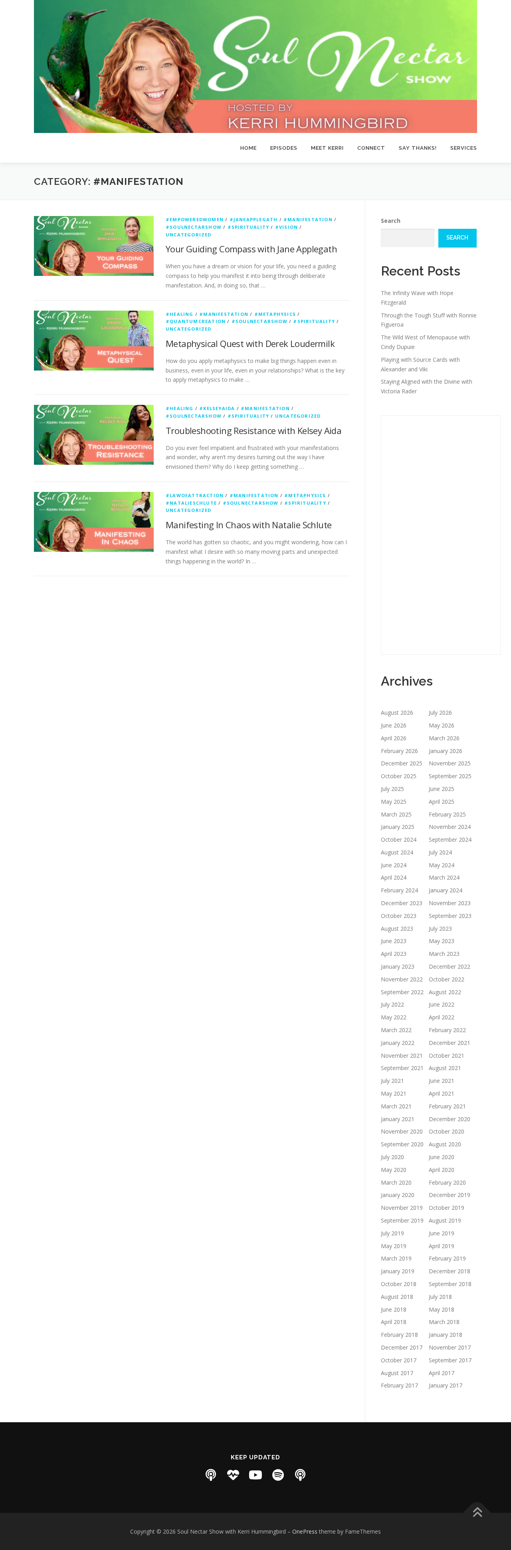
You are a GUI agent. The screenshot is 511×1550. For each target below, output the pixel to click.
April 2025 (441, 801)
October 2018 (398, 1284)
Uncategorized (189, 235)
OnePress (304, 1531)
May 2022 (393, 1017)
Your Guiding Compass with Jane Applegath (251, 249)
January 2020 (397, 1195)
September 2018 (450, 1284)
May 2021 (393, 1093)
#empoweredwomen (195, 219)
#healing (180, 314)
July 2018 (440, 1296)
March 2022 (396, 1030)
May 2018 (441, 1309)
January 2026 (445, 751)
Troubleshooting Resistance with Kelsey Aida (253, 430)
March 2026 (444, 738)
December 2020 (449, 1119)
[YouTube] (255, 1475)
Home (248, 148)
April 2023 (393, 953)
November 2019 (402, 1207)
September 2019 (402, 1220)
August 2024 (397, 852)
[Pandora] (300, 1475)
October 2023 (398, 916)
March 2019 (396, 1258)
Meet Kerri (327, 148)
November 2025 (450, 763)
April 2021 (441, 1093)
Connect (371, 148)
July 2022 (392, 1004)
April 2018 (393, 1322)
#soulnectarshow (194, 227)
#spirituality (248, 227)
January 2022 (397, 1043)
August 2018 (397, 1296)
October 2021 (446, 1055)
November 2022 (402, 979)
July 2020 (392, 1157)
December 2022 (449, 966)
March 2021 (396, 1106)
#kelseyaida (217, 408)
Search (390, 220)
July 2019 (392, 1233)
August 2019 (445, 1220)
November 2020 (402, 1131)
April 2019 (441, 1246)
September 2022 (402, 992)
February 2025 (447, 814)
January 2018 (445, 1334)
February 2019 (447, 1258)
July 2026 (440, 712)
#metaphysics (275, 314)
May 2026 (441, 725)
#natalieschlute (191, 503)
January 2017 (445, 1385)
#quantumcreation (196, 321)
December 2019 (449, 1195)
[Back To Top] (477, 1512)
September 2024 (450, 839)
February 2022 (447, 1030)
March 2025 (396, 814)
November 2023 (450, 903)
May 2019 (393, 1246)
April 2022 (441, 1017)
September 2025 (450, 776)
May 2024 (441, 865)
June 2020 (441, 1157)
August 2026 (397, 712)
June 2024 (393, 865)
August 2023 (397, 928)
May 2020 (393, 1169)
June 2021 (441, 1080)
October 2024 (398, 839)
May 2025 (393, 801)
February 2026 (399, 751)
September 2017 (450, 1360)
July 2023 (440, 928)
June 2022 (441, 1004)
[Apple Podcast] (211, 1475)
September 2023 (450, 916)
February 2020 (447, 1182)
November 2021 (402, 1055)
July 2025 (392, 789)
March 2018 (444, 1322)
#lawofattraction (195, 495)
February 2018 (399, 1334)
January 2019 (397, 1271)
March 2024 (444, 877)
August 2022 (445, 992)
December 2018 (449, 1271)
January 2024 (445, 890)
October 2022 (446, 979)
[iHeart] (233, 1475)
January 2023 (397, 966)
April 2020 (441, 1169)
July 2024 (440, 852)
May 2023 (441, 941)
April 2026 (393, 738)
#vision (286, 227)
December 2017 (401, 1347)
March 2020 (396, 1182)
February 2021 (447, 1106)
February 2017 (399, 1385)
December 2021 (449, 1043)
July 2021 (392, 1080)
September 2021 (402, 1068)
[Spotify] (278, 1475)
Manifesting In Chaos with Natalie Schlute (248, 525)
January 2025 (397, 826)
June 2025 (441, 789)
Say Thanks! (418, 148)
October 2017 (398, 1360)
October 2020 (446, 1131)
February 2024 (399, 890)
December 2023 (401, 903)
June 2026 (393, 725)
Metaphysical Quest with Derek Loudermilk (250, 343)
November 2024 (450, 826)
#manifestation (308, 219)
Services (463, 148)
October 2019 (446, 1207)
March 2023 (444, 953)
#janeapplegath (254, 219)
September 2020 (402, 1144)
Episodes (283, 148)
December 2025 (401, 763)
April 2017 (441, 1373)
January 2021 (397, 1119)
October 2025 (398, 776)
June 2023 (393, 941)
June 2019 (441, 1233)
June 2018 (393, 1309)
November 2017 (450, 1347)
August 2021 (445, 1068)
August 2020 (445, 1144)
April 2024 (393, 877)
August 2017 (397, 1373)
